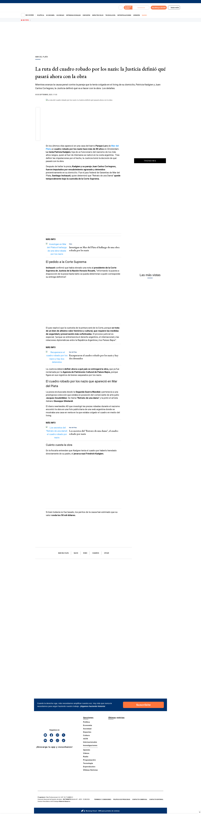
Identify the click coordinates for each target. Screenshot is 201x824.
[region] (100, 39)
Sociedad (60, 15)
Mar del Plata (63, 553)
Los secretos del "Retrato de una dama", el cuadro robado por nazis (93, 432)
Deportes (86, 15)
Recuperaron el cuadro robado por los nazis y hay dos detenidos (93, 357)
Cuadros (95, 553)
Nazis (76, 553)
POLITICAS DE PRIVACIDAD (121, 799)
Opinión (136, 15)
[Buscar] (121, 8)
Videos (86, 753)
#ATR (85, 739)
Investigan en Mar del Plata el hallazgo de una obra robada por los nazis (94, 249)
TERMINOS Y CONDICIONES (102, 799)
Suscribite (143, 704)
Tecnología (110, 15)
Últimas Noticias (90, 770)
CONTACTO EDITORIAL (156, 799)
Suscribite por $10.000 (159, 7)
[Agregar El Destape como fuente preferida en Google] (121, 95)
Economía (50, 15)
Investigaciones (124, 15)
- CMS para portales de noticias (103, 811)
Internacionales (73, 15)
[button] (38, 110)
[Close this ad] (199, 812)
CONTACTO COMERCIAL (139, 799)
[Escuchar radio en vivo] (140, 8)
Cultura (86, 735)
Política (40, 15)
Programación (89, 760)
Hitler (106, 553)
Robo (85, 553)
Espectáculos (97, 15)
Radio (144, 15)
